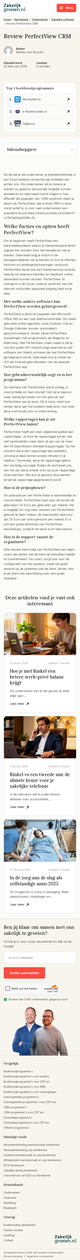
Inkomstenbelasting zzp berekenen (25, 1150)
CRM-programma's (15, 1107)
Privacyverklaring (13, 1256)
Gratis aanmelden (24, 973)
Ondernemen (12, 1192)
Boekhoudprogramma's (18, 1071)
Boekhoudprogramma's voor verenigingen (30, 1091)
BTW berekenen (14, 1165)
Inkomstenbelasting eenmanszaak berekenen (32, 1144)
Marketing (10, 1202)
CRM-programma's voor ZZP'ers (24, 1112)
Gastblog (9, 1235)
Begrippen (10, 1207)
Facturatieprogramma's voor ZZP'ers (26, 1122)
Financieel (10, 1197)
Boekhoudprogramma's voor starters (26, 1076)
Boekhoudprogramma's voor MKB (25, 1086)
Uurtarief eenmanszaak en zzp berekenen (30, 1155)
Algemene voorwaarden (40, 1256)
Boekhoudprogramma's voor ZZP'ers (27, 1081)
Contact (8, 1240)
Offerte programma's (16, 1127)
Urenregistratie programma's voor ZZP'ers (30, 1102)
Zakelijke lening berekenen (21, 1170)
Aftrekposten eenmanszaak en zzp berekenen (32, 1160)
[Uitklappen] (72, 149)
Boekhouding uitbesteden (20, 1224)
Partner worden (13, 1230)
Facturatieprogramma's (18, 1117)
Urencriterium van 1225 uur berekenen (27, 1175)
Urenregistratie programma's (21, 1097)
